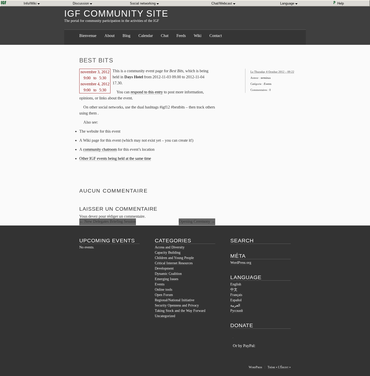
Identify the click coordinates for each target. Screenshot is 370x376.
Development (164, 268)
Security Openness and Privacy (177, 305)
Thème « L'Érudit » (279, 367)
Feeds (181, 35)
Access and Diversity (169, 247)
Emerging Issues (166, 279)
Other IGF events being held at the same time (115, 158)
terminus (266, 77)
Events (267, 83)
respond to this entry (147, 92)
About (109, 35)
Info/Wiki (31, 3)
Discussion (81, 3)
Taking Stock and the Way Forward (180, 311)
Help (341, 3)
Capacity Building (167, 252)
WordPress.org (240, 263)
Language (287, 3)
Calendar (145, 35)
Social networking (143, 3)
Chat (164, 35)
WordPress (255, 367)
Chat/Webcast (222, 3)
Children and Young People (174, 258)
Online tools (163, 289)
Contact (215, 35)
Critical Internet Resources (174, 263)
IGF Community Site (116, 13)
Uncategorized (165, 316)
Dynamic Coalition (168, 274)
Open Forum (164, 295)
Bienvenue (87, 35)
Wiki (197, 35)
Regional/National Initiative (174, 300)
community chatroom (100, 149)
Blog (126, 35)
